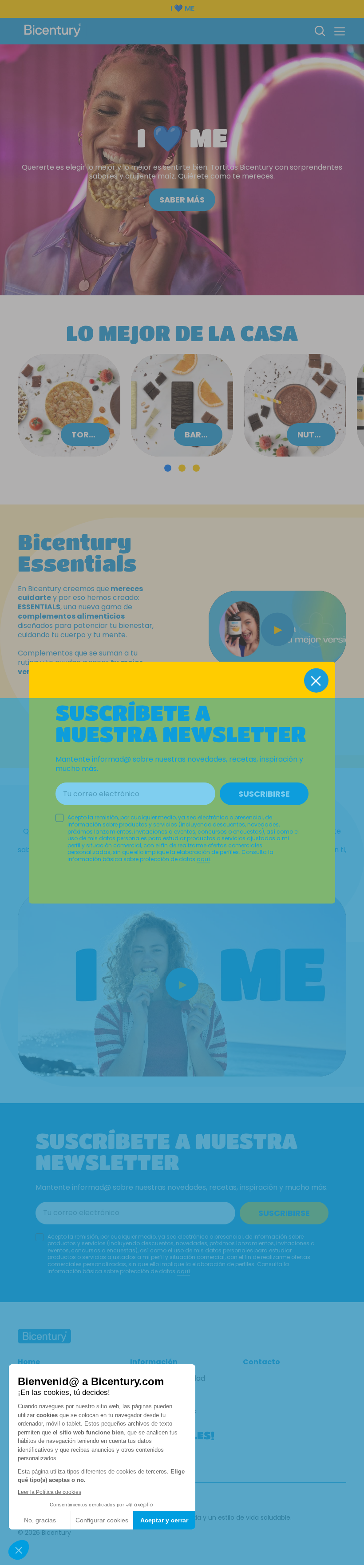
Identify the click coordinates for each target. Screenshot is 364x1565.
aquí (203, 859)
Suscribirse (264, 793)
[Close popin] (316, 680)
